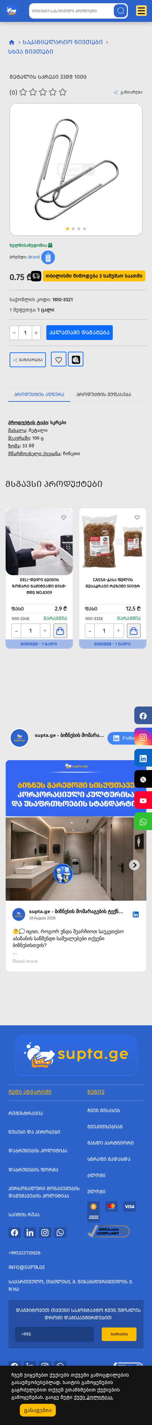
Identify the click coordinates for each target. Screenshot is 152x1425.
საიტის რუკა (24, 1215)
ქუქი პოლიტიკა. (93, 1397)
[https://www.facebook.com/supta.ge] (143, 715)
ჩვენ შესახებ (103, 1111)
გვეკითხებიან (105, 1127)
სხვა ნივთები (30, 51)
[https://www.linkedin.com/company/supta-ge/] (143, 758)
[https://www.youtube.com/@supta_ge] (143, 800)
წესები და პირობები (34, 1132)
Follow (130, 738)
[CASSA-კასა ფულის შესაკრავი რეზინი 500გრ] (112, 541)
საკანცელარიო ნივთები (63, 42)
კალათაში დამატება (79, 332)
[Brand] (48, 257)
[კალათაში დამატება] (60, 631)
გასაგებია (38, 1410)
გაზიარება (31, 359)
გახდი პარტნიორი (110, 1143)
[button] (123, 156)
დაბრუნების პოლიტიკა (37, 1151)
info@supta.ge (26, 1267)
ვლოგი (96, 1192)
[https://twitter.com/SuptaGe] (143, 779)
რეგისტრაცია (25, 1113)
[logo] (11, 9)
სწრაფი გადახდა (108, 1159)
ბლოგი (96, 1176)
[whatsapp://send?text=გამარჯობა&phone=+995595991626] (60, 1232)
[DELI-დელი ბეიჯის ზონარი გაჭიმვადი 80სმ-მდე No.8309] (39, 541)
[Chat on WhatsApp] (143, 821)
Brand (34, 257)
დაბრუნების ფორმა (33, 1170)
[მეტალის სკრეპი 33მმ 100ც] (76, 169)
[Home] (76, 1054)
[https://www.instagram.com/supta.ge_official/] (143, 736)
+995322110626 (24, 1253)
